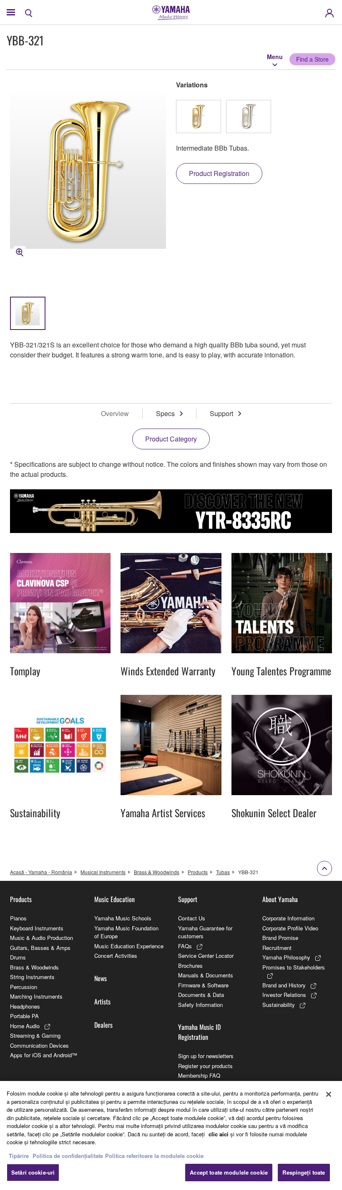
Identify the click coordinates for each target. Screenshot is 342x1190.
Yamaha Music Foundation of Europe (126, 932)
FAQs (185, 946)
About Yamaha (280, 899)
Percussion (23, 987)
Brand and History (284, 985)
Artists (102, 1002)
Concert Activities (115, 955)
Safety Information (200, 1005)
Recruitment (277, 948)
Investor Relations (284, 995)
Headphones (25, 1006)
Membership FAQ (199, 1075)
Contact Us (191, 918)
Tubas (223, 871)
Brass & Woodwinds (156, 871)
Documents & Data (201, 995)
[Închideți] (328, 1094)
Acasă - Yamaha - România (41, 871)
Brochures (190, 965)
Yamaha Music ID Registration (199, 1032)
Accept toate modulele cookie (229, 1172)
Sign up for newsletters (206, 1056)
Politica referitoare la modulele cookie (154, 1156)
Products (198, 871)
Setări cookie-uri (33, 1172)
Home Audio (25, 1026)
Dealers (103, 1025)
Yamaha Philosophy (286, 957)
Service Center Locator (206, 955)
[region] (171, 1135)
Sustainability (278, 1005)
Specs (165, 413)
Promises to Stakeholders (293, 967)
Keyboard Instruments (36, 928)
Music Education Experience (128, 946)
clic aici (219, 1134)
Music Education (114, 899)
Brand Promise (280, 938)
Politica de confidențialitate (68, 1156)
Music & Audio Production (41, 938)
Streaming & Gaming (35, 1035)
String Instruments (32, 977)
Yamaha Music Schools (122, 918)
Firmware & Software (203, 985)
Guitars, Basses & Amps (40, 948)
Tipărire (19, 1156)
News (100, 978)
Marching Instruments (36, 996)
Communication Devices (39, 1045)
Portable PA (24, 1016)
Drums (18, 957)
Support (221, 413)
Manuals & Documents (205, 975)
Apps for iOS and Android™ (43, 1055)
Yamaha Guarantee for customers (205, 932)
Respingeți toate (303, 1172)
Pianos (18, 918)
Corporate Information (288, 918)
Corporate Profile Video (290, 928)
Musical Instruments (103, 871)
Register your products (205, 1066)
